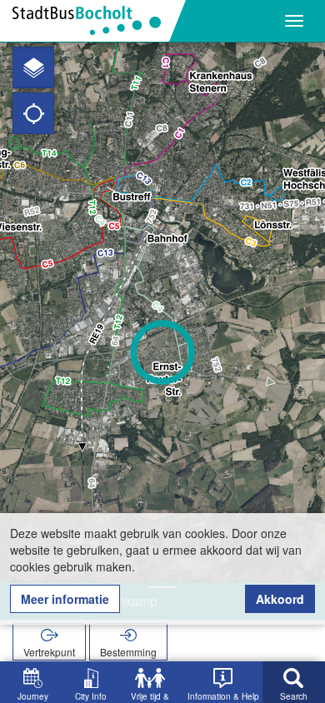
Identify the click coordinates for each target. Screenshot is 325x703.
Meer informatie (65, 599)
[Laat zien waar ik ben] (33, 113)
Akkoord (280, 599)
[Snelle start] (33, 67)
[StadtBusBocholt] (93, 21)
